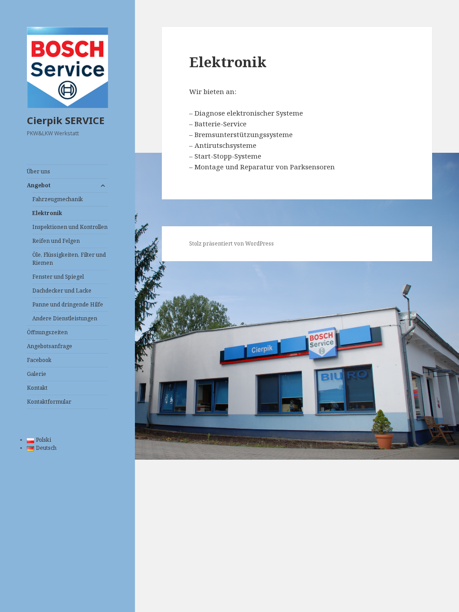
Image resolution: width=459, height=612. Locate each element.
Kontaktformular (49, 401)
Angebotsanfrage (49, 346)
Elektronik (47, 213)
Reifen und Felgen (56, 241)
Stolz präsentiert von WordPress (231, 243)
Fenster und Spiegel (58, 276)
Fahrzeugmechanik (57, 199)
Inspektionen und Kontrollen (70, 227)
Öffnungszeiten (47, 332)
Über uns (38, 171)
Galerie (36, 374)
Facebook (39, 360)
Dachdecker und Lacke (61, 290)
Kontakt (37, 388)
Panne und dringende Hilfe (67, 304)
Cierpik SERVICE (65, 120)
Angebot (39, 185)
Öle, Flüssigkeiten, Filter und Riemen (69, 259)
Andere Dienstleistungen (64, 318)
